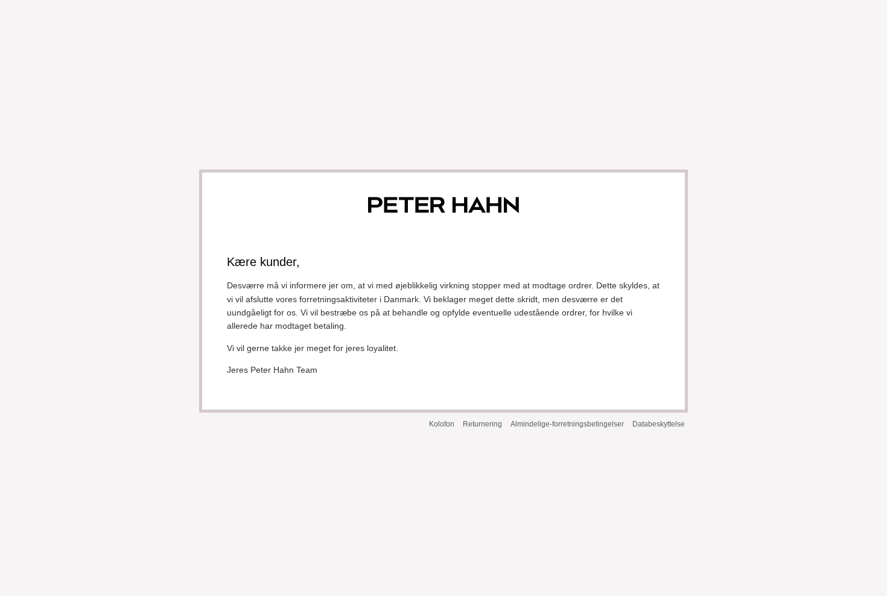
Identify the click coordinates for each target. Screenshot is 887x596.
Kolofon (441, 424)
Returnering (482, 424)
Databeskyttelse (658, 424)
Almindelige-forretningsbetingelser (567, 424)
